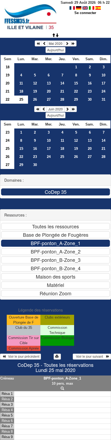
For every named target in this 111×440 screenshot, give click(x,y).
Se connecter (85, 13)
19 (7, 75)
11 (21, 83)
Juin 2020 (55, 109)
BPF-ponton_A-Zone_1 (62, 378)
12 (35, 83)
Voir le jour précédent (22, 356)
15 (76, 83)
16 (90, 83)
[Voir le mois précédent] (44, 43)
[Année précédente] (38, 43)
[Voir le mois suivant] (67, 43)
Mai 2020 (56, 43)
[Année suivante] (73, 43)
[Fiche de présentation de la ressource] (62, 388)
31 (103, 99)
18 (7, 67)
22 (76, 91)
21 (7, 91)
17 (103, 83)
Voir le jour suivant (90, 356)
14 (62, 83)
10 (103, 75)
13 (49, 83)
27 (49, 99)
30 (90, 99)
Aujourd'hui (55, 50)
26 (35, 99)
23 (90, 91)
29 (76, 99)
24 (103, 91)
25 (7, 149)
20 (7, 83)
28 (62, 99)
